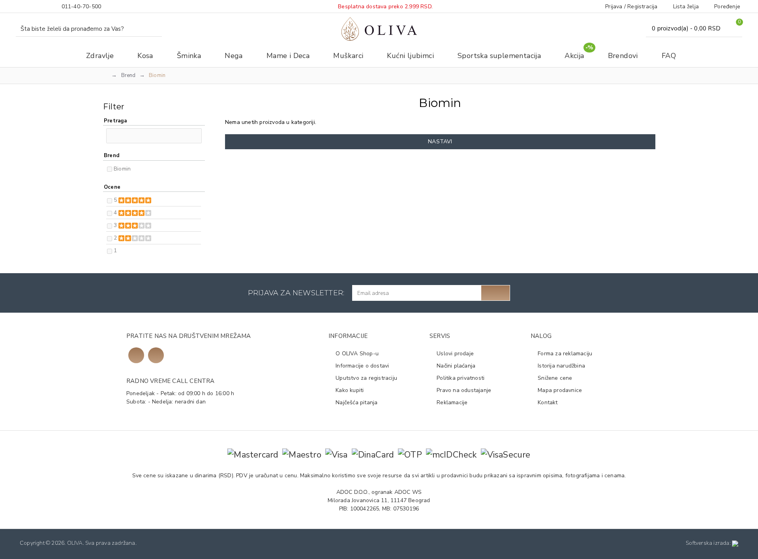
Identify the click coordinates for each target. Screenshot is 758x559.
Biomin (122, 169)
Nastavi (440, 141)
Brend (128, 75)
